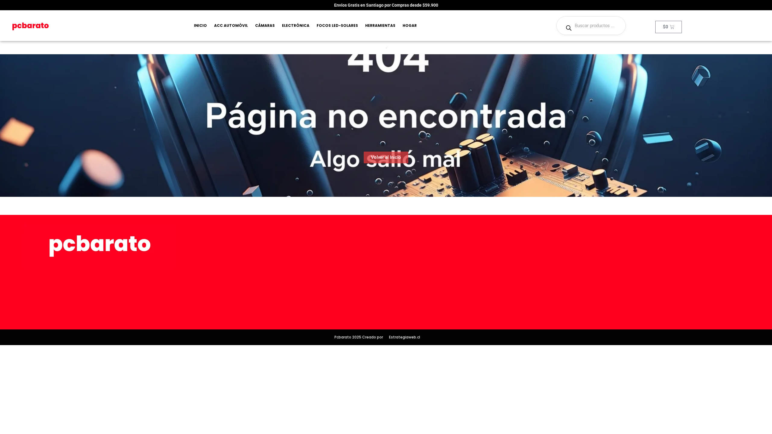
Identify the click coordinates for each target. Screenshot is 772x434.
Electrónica (295, 25)
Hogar (410, 25)
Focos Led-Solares (337, 25)
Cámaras (265, 25)
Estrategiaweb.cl (404, 337)
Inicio (200, 25)
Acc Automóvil (231, 25)
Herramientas (380, 25)
